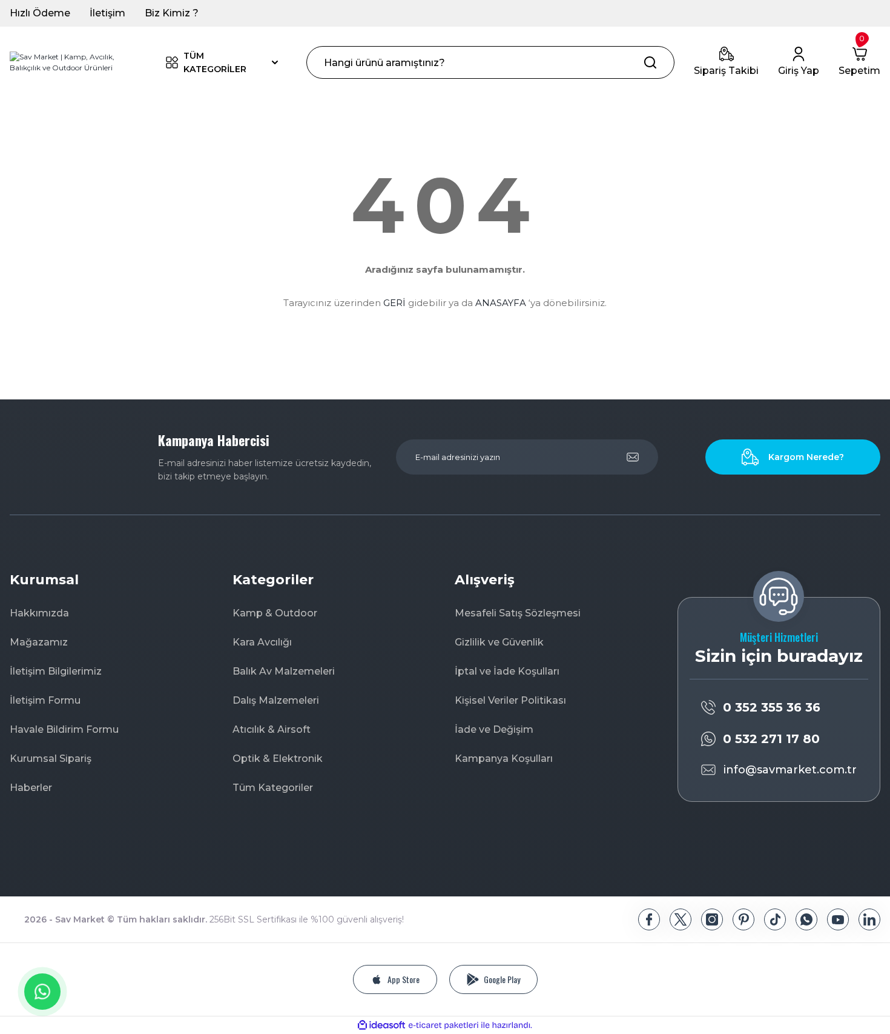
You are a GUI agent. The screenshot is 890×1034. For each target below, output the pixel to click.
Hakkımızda (39, 613)
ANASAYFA (500, 303)
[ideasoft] (381, 1025)
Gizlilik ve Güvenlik (499, 642)
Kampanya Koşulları (504, 758)
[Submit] (632, 457)
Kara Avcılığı (262, 642)
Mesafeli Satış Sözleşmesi (518, 613)
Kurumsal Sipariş (50, 758)
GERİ (394, 303)
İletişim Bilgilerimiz (56, 671)
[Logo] (74, 62)
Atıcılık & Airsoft (271, 729)
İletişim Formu (45, 700)
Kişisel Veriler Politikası (510, 700)
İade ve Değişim (494, 729)
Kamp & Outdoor (274, 613)
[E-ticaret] (443, 1025)
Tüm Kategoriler (272, 787)
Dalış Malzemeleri (275, 700)
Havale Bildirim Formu (64, 729)
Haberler (31, 787)
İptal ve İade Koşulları (507, 671)
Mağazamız (39, 642)
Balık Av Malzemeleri (283, 671)
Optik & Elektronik (277, 758)
